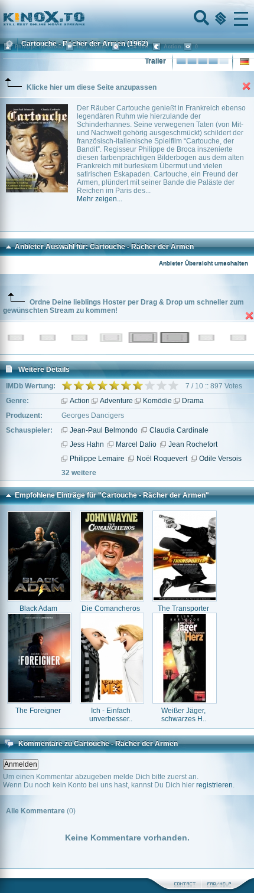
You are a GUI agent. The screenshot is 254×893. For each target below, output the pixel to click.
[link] (127, 19)
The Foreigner (38, 710)
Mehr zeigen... (99, 199)
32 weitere (78, 473)
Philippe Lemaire (97, 458)
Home (84, 19)
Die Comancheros (111, 608)
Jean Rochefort (192, 444)
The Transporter (183, 608)
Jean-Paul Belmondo (104, 430)
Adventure (116, 401)
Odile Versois (220, 458)
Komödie (157, 401)
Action (80, 401)
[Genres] (219, 19)
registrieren (214, 785)
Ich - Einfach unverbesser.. (110, 714)
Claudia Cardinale (179, 430)
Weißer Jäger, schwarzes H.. (183, 714)
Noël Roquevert (161, 458)
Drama (193, 401)
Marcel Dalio (136, 444)
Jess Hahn (87, 444)
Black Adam (38, 608)
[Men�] (241, 19)
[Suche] (200, 19)
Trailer (155, 61)
